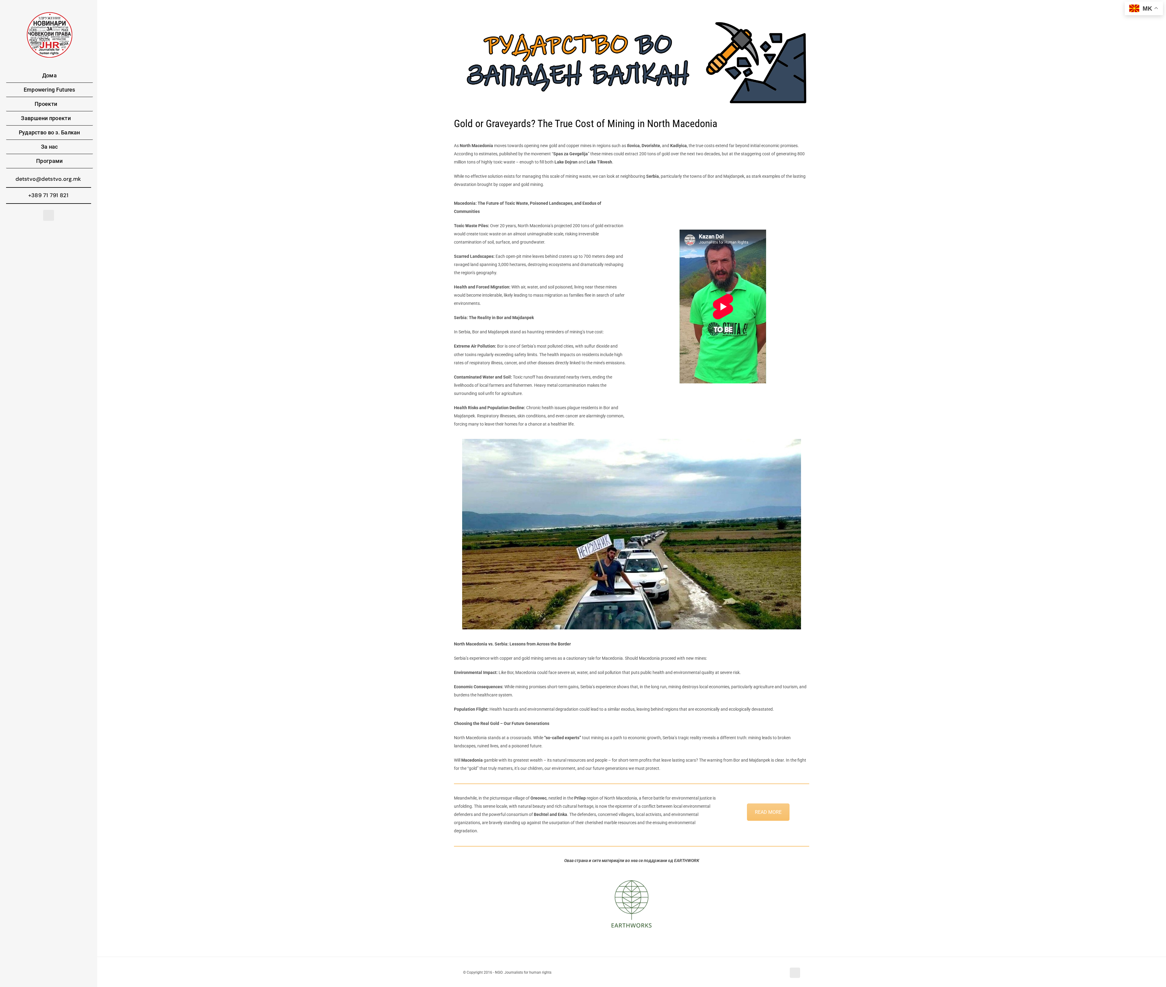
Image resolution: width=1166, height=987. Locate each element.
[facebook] (48, 215)
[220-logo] (49, 14)
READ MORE (768, 812)
